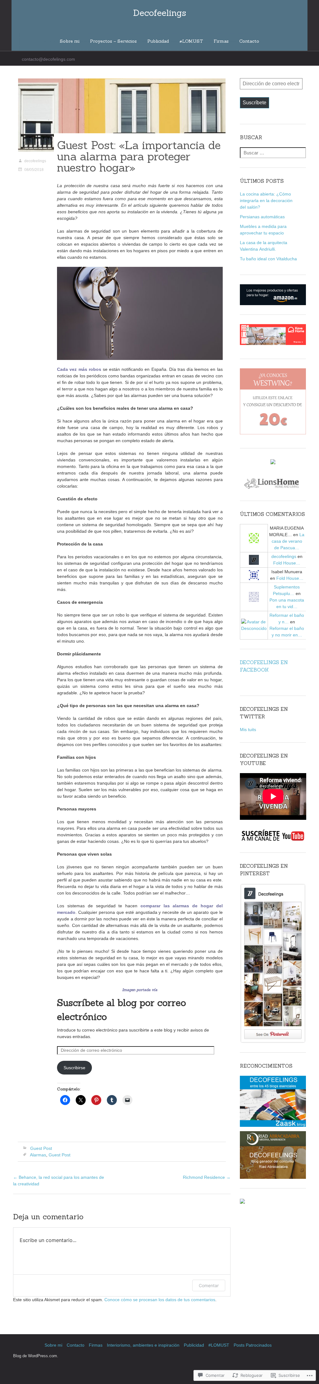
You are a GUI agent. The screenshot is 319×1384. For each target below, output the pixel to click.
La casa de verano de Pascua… (288, 541)
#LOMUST (191, 41)
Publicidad (158, 41)
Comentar (209, 1285)
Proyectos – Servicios (113, 41)
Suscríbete (254, 102)
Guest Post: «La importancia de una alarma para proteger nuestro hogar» (139, 156)
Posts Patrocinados (253, 1345)
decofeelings (35, 161)
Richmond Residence (207, 1177)
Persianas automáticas (262, 216)
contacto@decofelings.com (48, 59)
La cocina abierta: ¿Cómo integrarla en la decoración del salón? (266, 200)
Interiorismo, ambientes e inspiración (143, 1345)
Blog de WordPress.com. (35, 1356)
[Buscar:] (273, 152)
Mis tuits (248, 729)
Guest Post (41, 1148)
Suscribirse (74, 1067)
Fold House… (286, 562)
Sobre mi (69, 41)
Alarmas (38, 1154)
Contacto (249, 41)
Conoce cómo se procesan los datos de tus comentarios (159, 1299)
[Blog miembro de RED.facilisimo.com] (273, 461)
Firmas (221, 41)
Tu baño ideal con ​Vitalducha (268, 258)
